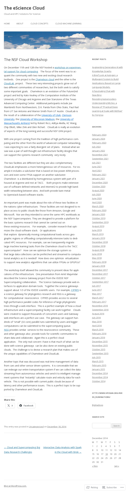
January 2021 (98, 178)
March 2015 (98, 361)
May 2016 (97, 321)
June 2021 (97, 166)
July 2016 (96, 317)
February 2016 (99, 333)
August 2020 (98, 190)
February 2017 (99, 301)
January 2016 (98, 337)
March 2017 (98, 297)
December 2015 (100, 341)
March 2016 (98, 329)
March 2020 (98, 206)
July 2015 (96, 357)
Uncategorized (36, 426)
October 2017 (98, 277)
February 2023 (99, 142)
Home (7, 23)
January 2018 (98, 265)
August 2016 (98, 313)
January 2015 (98, 369)
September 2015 (100, 353)
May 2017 (97, 293)
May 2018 (97, 258)
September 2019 (100, 222)
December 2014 (100, 373)
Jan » (116, 466)
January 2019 (98, 238)
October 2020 (98, 186)
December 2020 (100, 182)
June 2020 (97, 198)
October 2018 (98, 246)
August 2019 (98, 226)
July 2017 (96, 285)
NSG (6, 329)
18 (106, 454)
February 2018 (99, 261)
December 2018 (100, 242)
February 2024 (99, 134)
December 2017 (100, 269)
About (19, 23)
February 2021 (99, 174)
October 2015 (98, 349)
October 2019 (98, 218)
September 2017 (100, 281)
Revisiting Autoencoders (104, 99)
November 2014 (100, 377)
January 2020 (98, 214)
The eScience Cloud (24, 8)
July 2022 (96, 146)
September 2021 (100, 158)
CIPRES (75, 290)
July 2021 (96, 162)
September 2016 (100, 309)
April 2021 (97, 170)
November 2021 (100, 154)
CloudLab (9, 83)
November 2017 (100, 273)
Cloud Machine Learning (68, 23)
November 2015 (100, 345)
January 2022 (98, 150)
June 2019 (97, 230)
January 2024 (98, 138)
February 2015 (99, 365)
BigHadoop (97, 405)
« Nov (95, 466)
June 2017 (97, 289)
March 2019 (98, 234)
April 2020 (97, 202)
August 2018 (98, 250)
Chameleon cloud (45, 79)
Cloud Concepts (39, 23)
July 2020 (96, 194)
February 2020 (99, 210)
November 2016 (100, 305)
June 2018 (97, 254)
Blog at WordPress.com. (15, 486)
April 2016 (97, 325)
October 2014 (98, 381)
